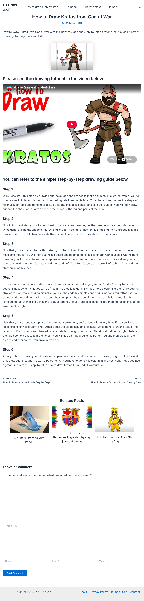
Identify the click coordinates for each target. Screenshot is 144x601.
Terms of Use (119, 592)
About (83, 592)
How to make (93, 7)
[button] (59, 7)
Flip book (112, 7)
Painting (71, 7)
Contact (135, 592)
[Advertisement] (72, 501)
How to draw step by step (42, 7)
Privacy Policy (99, 592)
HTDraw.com (10, 7)
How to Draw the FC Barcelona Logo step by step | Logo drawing (72, 437)
